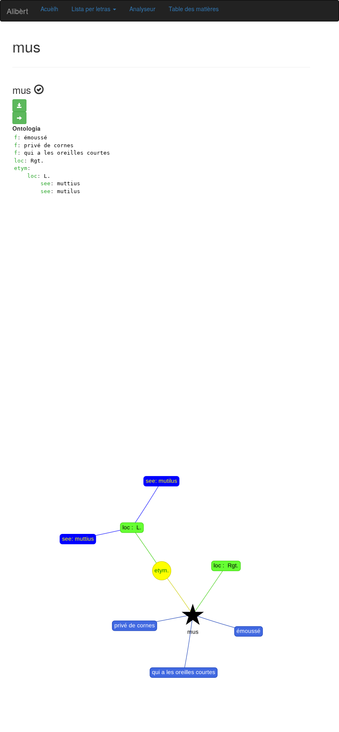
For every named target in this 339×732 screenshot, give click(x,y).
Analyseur (142, 9)
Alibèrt (17, 10)
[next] (19, 118)
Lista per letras (92, 9)
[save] (19, 105)
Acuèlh (49, 9)
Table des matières (194, 9)
